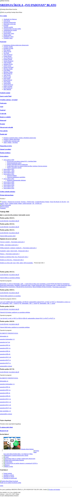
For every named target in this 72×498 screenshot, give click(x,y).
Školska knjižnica (5, 153)
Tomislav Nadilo (8, 46)
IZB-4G (26, 302)
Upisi (1, 106)
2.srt (4, 302)
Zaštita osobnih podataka (7, 191)
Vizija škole (7, 21)
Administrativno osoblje (10, 30)
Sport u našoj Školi (5, 96)
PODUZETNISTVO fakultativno (60, 283)
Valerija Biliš (7, 83)
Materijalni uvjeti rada (10, 24)
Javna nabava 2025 (9, 169)
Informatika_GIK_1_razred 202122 (23, 283)
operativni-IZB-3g (5, 351)
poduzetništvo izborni (35, 302)
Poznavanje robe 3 (66, 285)
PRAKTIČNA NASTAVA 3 (8, 287)
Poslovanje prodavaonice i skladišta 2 (10, 285)
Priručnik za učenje (9, 476)
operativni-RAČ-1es (5, 408)
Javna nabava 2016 (9, 188)
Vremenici (3, 208)
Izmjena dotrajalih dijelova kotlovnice (17, 164)
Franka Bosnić (8, 56)
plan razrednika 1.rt (5, 411)
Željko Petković (8, 88)
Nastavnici (3, 41)
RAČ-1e (49, 302)
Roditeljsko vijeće (8, 36)
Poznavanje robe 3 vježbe (53, 285)
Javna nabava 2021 (9, 178)
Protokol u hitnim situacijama (12, 139)
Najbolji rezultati (5, 93)
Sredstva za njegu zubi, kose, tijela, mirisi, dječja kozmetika (16, 263)
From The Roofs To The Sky (58, 201)
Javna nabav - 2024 (9, 171)
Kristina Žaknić (8, 59)
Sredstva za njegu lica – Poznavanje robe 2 (12, 260)
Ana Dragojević (8, 58)
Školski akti (3, 134)
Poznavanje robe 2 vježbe (28, 285)
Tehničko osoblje (8, 27)
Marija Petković (8, 73)
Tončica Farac (7, 65)
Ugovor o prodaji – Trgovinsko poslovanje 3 (12, 242)
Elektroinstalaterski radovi (14, 163)
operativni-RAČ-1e (5, 360)
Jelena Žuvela (7, 51)
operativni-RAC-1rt (5, 402)
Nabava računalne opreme (14, 167)
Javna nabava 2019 (9, 183)
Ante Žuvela (7, 75)
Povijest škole (7, 32)
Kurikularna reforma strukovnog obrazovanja (16, 45)
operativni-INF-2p (5, 345)
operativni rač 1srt (5, 342)
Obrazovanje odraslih (6, 127)
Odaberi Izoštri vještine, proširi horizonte (20, 203)
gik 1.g (7, 318)
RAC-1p (43, 302)
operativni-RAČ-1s (5, 363)
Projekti (2, 124)
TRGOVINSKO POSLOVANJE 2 (42, 287)
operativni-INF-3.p (5, 348)
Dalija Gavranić (8, 86)
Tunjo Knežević (8, 54)
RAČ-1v (54, 302)
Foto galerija (4, 131)
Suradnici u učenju (9, 475)
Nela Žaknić (7, 81)
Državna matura (4, 206)
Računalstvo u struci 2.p (63, 302)
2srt (4, 318)
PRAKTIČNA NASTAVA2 (24, 287)
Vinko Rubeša (7, 62)
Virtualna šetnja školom (27, 449)
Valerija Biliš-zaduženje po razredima (10, 296)
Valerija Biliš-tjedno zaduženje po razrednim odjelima (15, 327)
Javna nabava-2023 (9, 172)
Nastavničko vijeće (9, 33)
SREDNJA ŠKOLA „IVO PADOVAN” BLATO (28, 5)
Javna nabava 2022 (9, 174)
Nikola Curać (7, 77)
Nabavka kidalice (12, 175)
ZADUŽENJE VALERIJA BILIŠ (9, 221)
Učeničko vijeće (8, 38)
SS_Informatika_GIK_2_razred (28, 303)
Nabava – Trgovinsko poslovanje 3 (9, 254)
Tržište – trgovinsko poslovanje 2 (9, 245)
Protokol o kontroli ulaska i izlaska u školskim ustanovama (20, 137)
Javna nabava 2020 (9, 182)
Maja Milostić (7, 89)
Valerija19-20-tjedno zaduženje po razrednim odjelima (15, 312)
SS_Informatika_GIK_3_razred (46, 303)
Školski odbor (7, 35)
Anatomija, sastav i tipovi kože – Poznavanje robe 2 (14, 251)
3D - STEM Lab (37, 203)
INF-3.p (16, 318)
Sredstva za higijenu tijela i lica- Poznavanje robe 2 (14, 257)
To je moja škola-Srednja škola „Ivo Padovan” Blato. (18, 454)
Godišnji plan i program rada (11, 141)
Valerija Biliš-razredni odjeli (7, 236)
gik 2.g (11, 318)
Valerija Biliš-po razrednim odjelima (10, 277)
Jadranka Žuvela (8, 64)
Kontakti (6, 25)
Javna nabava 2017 (9, 186)
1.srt (1, 302)
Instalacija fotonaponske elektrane (16, 180)
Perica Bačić (7, 78)
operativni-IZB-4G (5, 354)
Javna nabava (4, 156)
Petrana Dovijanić (8, 67)
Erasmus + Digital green (27, 201)
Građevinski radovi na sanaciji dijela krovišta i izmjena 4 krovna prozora (27, 166)
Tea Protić (6, 53)
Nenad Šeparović (8, 84)
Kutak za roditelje (5, 117)
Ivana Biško (7, 70)
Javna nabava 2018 (9, 185)
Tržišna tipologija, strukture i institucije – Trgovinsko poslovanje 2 (18, 248)
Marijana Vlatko (8, 72)
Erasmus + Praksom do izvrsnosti (10, 201)
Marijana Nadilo (8, 69)
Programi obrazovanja (10, 22)
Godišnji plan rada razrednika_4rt (14, 302)
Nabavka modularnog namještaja (16, 177)
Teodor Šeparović (8, 61)
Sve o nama (3, 16)
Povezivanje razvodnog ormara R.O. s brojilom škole (21, 161)
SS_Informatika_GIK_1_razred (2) (9, 303)
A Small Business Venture (42, 201)
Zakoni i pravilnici (5, 149)
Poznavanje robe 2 (41, 285)
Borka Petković (8, 80)
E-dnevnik (3, 113)
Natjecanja (3, 103)
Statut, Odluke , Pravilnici (11, 142)
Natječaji (2, 110)
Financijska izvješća (6, 146)
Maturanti (3, 120)
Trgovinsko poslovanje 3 (59, 287)
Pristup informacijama (6, 195)
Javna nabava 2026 (9, 159)
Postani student (8, 473)
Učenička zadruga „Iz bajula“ (9, 100)
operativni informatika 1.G (7, 339)
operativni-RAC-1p (5, 399)
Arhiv (1, 485)
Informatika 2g (4, 336)
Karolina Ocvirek (8, 48)
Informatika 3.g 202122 (6, 283)
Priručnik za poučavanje (10, 478)
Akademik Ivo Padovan (10, 19)
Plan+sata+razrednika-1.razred (42, 283)
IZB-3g (20, 318)
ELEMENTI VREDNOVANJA (9, 333)
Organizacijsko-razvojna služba (12, 28)
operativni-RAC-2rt (5, 357)
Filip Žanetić (7, 50)
